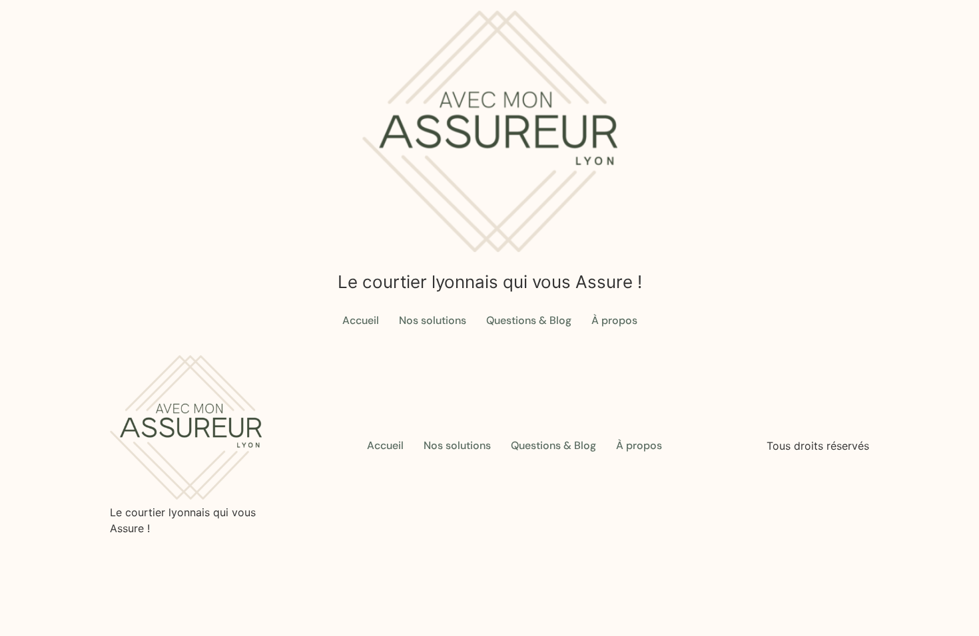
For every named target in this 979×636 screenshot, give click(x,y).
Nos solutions (432, 320)
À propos (614, 320)
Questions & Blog (528, 320)
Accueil (360, 320)
